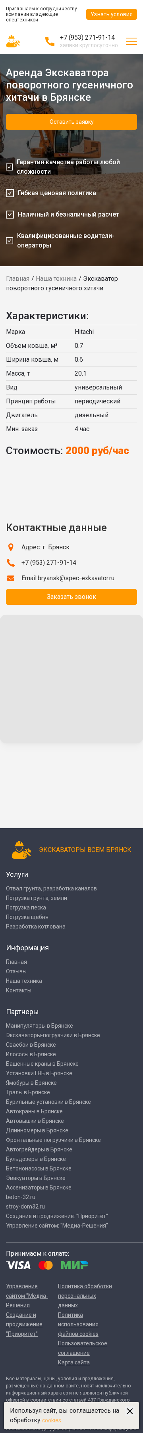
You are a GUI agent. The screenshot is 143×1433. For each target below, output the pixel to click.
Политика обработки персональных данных (85, 1295)
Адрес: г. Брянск (45, 547)
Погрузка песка (26, 907)
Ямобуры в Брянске (31, 1083)
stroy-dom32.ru (25, 1206)
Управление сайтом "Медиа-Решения (27, 1295)
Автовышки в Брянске (35, 1121)
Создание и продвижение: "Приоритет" (57, 1216)
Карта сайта (74, 1362)
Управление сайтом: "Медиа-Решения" (57, 1225)
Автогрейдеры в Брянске (39, 1149)
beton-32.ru (20, 1197)
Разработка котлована (36, 926)
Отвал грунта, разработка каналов (51, 888)
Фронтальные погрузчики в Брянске (53, 1140)
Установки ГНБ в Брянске (39, 1073)
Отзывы (16, 971)
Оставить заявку (72, 122)
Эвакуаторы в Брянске (36, 1178)
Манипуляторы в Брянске (39, 1025)
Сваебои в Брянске (31, 1045)
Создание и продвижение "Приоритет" (24, 1324)
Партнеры (22, 1011)
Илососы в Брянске (31, 1054)
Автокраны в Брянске (34, 1111)
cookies (51, 1420)
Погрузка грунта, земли (36, 898)
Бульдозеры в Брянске (36, 1159)
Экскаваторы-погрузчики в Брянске (53, 1035)
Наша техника (56, 278)
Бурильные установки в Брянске (48, 1102)
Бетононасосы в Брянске (39, 1168)
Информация (27, 948)
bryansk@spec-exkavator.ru (76, 578)
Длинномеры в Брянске (37, 1130)
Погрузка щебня (27, 917)
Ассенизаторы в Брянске (39, 1187)
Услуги (17, 874)
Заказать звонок (71, 596)
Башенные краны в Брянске (42, 1064)
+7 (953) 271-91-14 (87, 37)
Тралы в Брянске (28, 1092)
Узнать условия (112, 14)
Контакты (18, 990)
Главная (17, 278)
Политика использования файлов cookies (78, 1324)
